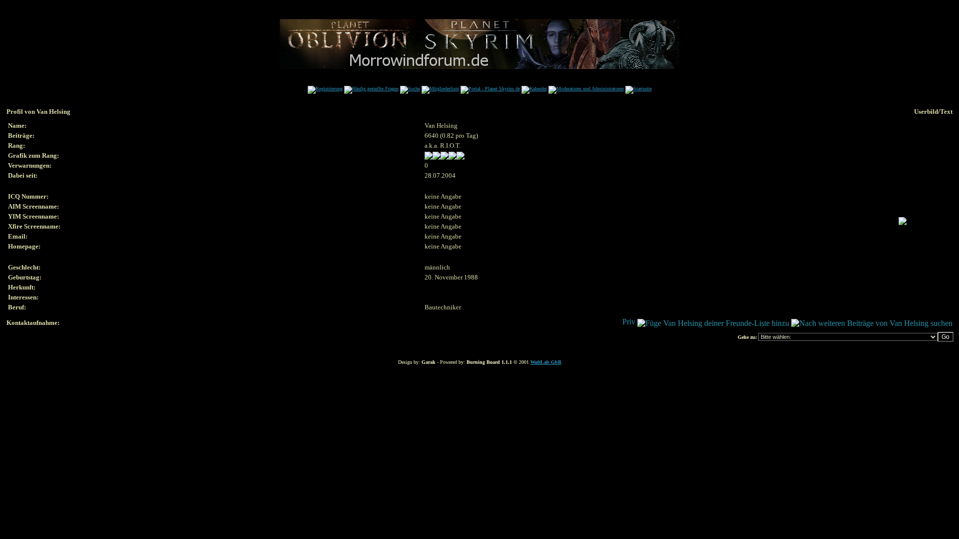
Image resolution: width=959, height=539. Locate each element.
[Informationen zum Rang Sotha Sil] (445, 157)
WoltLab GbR (545, 362)
